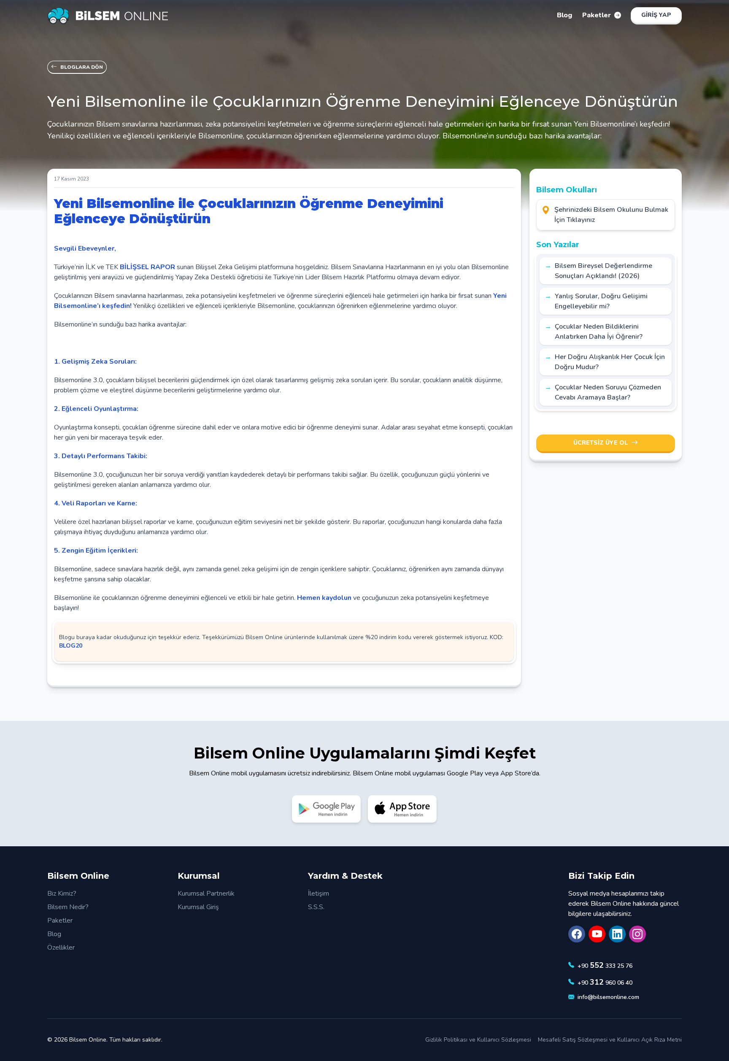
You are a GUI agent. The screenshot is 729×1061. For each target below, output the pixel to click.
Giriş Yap (656, 15)
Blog (54, 934)
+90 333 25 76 (605, 965)
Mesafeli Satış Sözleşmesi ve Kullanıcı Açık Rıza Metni (610, 1040)
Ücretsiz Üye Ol (600, 443)
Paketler (60, 920)
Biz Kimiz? (61, 893)
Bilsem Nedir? (68, 907)
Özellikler (61, 947)
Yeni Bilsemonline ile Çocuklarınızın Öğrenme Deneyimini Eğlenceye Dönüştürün (248, 211)
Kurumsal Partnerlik (206, 893)
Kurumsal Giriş (198, 907)
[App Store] (402, 809)
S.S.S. (316, 907)
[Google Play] (326, 809)
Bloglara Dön (81, 67)
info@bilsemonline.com (608, 997)
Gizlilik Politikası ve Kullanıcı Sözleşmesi (478, 1040)
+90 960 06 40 (605, 982)
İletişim (318, 893)
